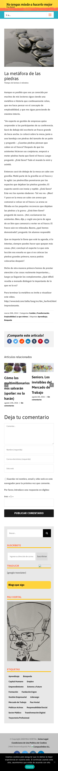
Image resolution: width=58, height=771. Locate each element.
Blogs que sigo (16, 584)
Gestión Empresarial (18, 697)
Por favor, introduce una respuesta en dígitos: (26, 490)
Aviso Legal (43, 739)
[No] (54, 762)
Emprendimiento (16, 687)
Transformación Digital (35, 713)
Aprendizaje (42, 317)
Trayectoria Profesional (19, 718)
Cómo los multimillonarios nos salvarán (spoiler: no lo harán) (17, 388)
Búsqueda (8, 320)
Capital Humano (16, 681)
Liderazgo (34, 697)
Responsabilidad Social (37, 707)
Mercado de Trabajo (17, 702)
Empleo (30, 681)
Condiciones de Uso (20, 743)
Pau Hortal (35, 702)
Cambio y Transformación (39, 313)
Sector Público (15, 713)
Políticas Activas (16, 707)
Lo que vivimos (22, 317)
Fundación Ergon (29, 692)
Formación (13, 692)
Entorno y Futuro (34, 687)
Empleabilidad (10, 317)
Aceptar (29, 767)
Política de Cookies (38, 743)
